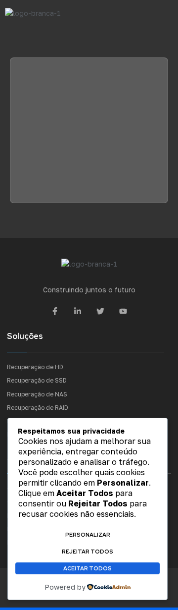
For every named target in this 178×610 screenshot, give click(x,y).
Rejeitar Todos (87, 551)
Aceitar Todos (87, 568)
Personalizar (87, 534)
